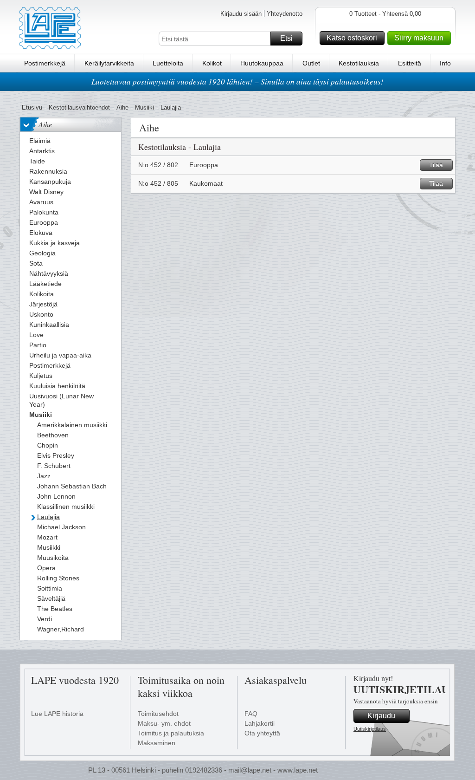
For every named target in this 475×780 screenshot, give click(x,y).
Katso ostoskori (352, 38)
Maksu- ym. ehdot (164, 723)
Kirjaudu (381, 716)
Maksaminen (156, 743)
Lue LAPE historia (57, 713)
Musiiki (144, 107)
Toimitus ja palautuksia (171, 733)
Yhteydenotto (284, 13)
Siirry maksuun (418, 38)
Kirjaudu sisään (241, 13)
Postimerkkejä (44, 63)
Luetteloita (168, 63)
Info (445, 63)
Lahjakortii (259, 723)
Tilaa (436, 165)
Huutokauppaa (261, 63)
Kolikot (212, 63)
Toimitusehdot (158, 713)
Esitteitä (409, 63)
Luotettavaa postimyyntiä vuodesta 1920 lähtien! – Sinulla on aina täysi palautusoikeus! (237, 81)
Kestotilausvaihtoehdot (79, 107)
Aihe (122, 107)
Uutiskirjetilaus (369, 729)
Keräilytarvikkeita (109, 63)
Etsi (286, 38)
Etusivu (32, 107)
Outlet (311, 63)
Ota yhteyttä (262, 733)
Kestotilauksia (359, 63)
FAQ (250, 713)
